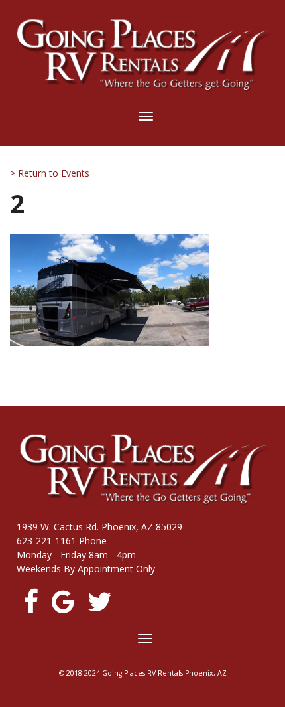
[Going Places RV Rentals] (142, 55)
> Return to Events (49, 173)
